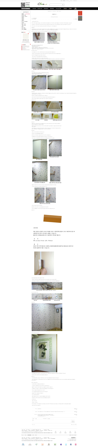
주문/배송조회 (75, 0)
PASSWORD (45, 418)
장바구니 (71, 0)
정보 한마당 (54, 11)
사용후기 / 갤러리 (58, 11)
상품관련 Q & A (50, 11)
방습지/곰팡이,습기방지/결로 (26, 49)
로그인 (61, 0)
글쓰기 (73, 424)
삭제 (76, 409)
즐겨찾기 (25, 0)
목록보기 (76, 424)
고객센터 (22, 0)
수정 (32, 424)
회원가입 (64, 0)
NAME (33, 418)
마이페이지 (67, 0)
